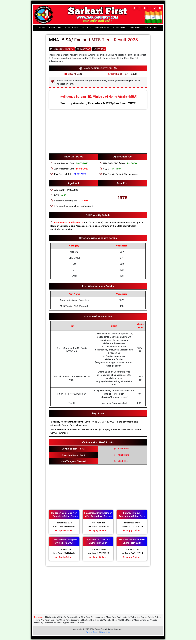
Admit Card (71, 27)
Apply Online (65, 530)
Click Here (123, 448)
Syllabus (135, 27)
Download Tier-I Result (124, 74)
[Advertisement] (98, 132)
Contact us (150, 27)
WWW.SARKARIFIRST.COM (98, 68)
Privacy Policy (92, 632)
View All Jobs (74, 74)
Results (86, 27)
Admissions (119, 27)
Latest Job (55, 27)
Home (42, 27)
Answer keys (102, 27)
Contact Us (105, 632)
